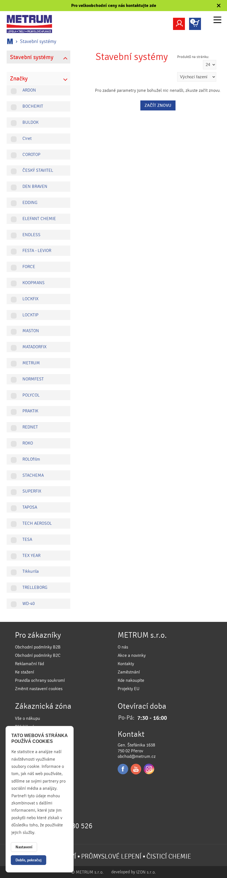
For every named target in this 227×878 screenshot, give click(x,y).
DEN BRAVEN (34, 186)
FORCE (28, 266)
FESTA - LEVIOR (36, 250)
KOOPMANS (33, 282)
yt (136, 769)
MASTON (30, 330)
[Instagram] (149, 769)
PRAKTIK (30, 410)
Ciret (27, 138)
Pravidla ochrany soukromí (40, 680)
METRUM (31, 362)
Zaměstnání (129, 672)
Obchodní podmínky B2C (38, 655)
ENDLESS (31, 234)
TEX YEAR (31, 555)
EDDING (29, 202)
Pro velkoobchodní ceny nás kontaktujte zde (113, 5)
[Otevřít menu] (217, 20)
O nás (123, 647)
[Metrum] (33, 24)
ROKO (27, 443)
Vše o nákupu (27, 718)
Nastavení (24, 847)
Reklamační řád (29, 663)
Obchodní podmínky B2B (38, 647)
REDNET (30, 427)
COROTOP (31, 154)
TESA (27, 539)
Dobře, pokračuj (29, 860)
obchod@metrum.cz (137, 756)
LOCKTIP (30, 314)
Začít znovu (158, 105)
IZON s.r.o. (146, 872)
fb (123, 769)
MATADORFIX (34, 346)
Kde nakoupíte (131, 680)
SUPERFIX (31, 491)
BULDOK (30, 122)
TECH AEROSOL (37, 523)
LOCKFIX (30, 298)
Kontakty (126, 663)
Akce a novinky (132, 655)
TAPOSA (29, 507)
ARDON (29, 90)
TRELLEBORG (34, 587)
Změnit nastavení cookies (39, 688)
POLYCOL (31, 395)
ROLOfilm (31, 459)
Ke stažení (24, 672)
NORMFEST (33, 379)
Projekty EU (129, 688)
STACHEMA (33, 475)
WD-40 (28, 603)
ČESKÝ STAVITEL (37, 170)
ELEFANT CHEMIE (39, 218)
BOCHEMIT (32, 106)
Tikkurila (30, 571)
